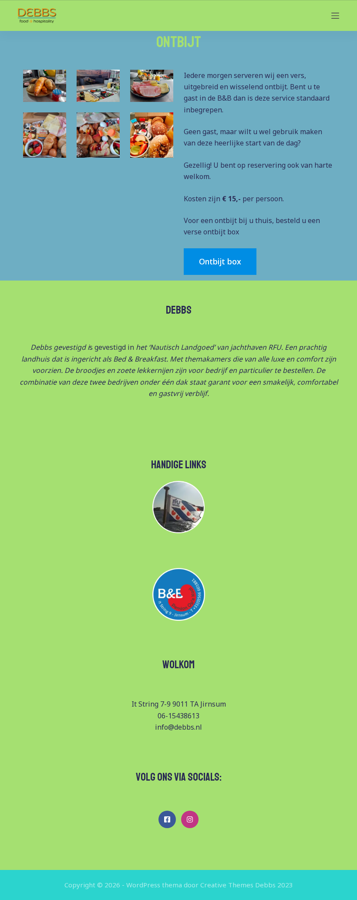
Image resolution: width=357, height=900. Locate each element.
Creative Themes (226, 884)
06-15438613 (178, 716)
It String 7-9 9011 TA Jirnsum (178, 704)
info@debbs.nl (178, 727)
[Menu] (335, 16)
